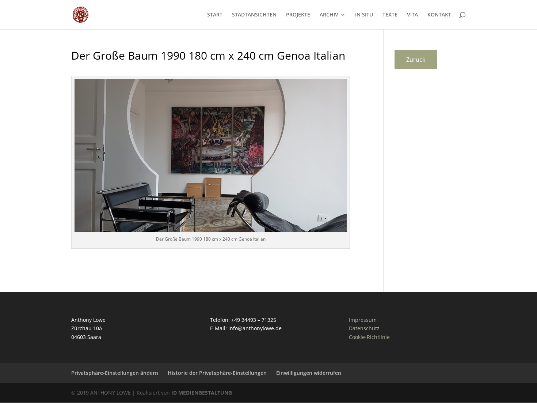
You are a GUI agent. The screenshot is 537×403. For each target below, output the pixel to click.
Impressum (363, 319)
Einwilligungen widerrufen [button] (308, 372)
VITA (412, 15)
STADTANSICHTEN (254, 15)
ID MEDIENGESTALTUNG (201, 392)
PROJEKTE (298, 15)
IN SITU (364, 15)
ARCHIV (329, 15)
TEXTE (389, 15)
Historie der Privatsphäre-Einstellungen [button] (217, 372)
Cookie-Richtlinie (369, 337)
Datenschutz (364, 328)
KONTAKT (439, 15)
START (214, 15)
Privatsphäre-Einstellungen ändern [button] (114, 372)
